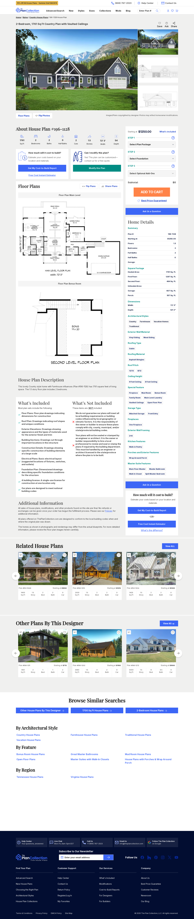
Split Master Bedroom (155, 474)
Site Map (68, 913)
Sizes (92, 11)
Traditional (134, 326)
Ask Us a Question (152, 211)
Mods (118, 11)
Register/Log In (65, 895)
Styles (81, 11)
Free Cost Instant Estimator (151, 524)
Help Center (63, 878)
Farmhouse (145, 321)
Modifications (105, 884)
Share (174, 26)
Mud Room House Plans (138, 754)
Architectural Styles (25, 895)
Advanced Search (55, 11)
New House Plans (24, 884)
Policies (108, 511)
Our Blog (145, 901)
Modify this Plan (97, 168)
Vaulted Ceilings (136, 402)
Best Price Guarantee (151, 884)
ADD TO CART (152, 192)
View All (167, 623)
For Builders (104, 901)
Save (159, 26)
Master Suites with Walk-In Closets (90, 759)
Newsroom (146, 895)
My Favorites (64, 901)
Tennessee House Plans (29, 777)
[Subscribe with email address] (108, 857)
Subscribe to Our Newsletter (76, 851)
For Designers (105, 895)
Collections (105, 11)
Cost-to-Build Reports (109, 889)
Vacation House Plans (28, 740)
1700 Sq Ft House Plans (95, 710)
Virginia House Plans (82, 777)
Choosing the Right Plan (27, 889)
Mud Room (146, 393)
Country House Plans (38, 17)
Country (132, 321)
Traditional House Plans (138, 734)
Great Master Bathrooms (84, 754)
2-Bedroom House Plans (150, 710)
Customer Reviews (149, 889)
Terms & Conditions (24, 913)
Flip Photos (44, 115)
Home (18, 17)
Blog (128, 11)
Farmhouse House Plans (84, 734)
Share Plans (111, 186)
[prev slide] (16, 576)
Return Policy (64, 889)
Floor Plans (24, 116)
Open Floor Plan (154, 402)
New (71, 11)
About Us (145, 878)
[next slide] (178, 576)
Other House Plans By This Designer (40, 710)
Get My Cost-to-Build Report (42, 168)
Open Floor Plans (25, 759)
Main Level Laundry (153, 398)
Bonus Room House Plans (30, 754)
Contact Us (63, 884)
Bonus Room (160, 393)
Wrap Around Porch (138, 458)
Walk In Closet (135, 474)
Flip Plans (91, 186)
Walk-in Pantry (135, 447)
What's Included (106, 878)
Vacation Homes (161, 321)
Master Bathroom (157, 469)
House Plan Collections (26, 901)
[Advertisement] (97, 809)
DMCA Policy (56, 913)
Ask (167, 26)
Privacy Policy (41, 913)
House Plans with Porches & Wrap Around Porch (148, 761)
